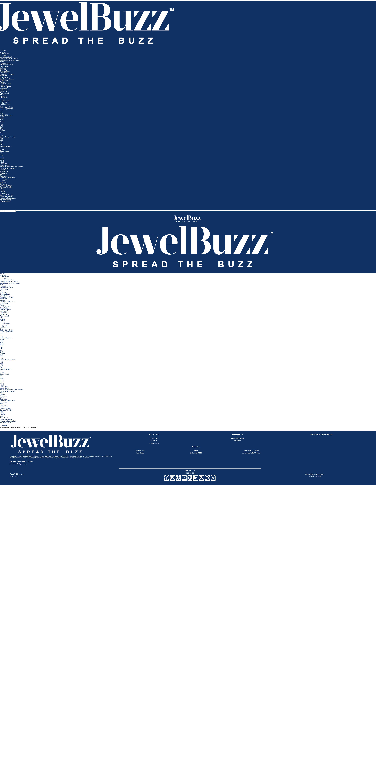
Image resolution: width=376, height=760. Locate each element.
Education (3, 91)
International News (6, 65)
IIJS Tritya (3, 102)
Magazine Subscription (8, 198)
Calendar (3, 170)
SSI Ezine (3, 179)
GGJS (2, 157)
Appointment (4, 93)
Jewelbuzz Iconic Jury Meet (9, 60)
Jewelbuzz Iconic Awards (9, 58)
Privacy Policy (154, 443)
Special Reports (5, 87)
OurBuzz (3, 68)
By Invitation (4, 90)
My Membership (5, 200)
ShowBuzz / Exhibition (251, 450)
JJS (1, 140)
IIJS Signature (5, 101)
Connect (3, 193)
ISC (1, 154)
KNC (1, 127)
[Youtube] (184, 478)
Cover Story (4, 80)
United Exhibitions (6, 115)
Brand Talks (4, 85)
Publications (4, 171)
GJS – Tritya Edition (6, 107)
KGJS (2, 160)
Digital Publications (6, 196)
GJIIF (2, 116)
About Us (3, 52)
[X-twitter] (190, 478)
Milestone (3, 88)
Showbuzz (3, 98)
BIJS (1, 129)
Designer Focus (5, 84)
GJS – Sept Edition (6, 109)
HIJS (1, 118)
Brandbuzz (3, 182)
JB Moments (4, 54)
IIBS (1, 138)
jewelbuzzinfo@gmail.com (18, 464)
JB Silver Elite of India (7, 178)
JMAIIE (2, 131)
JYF (1, 143)
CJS (1, 123)
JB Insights (4, 77)
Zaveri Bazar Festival (7, 168)
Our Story (3, 51)
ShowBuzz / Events (7, 74)
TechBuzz (3, 76)
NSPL (2, 190)
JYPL (2, 145)
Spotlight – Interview (7, 79)
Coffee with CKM (196, 453)
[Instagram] (172, 478)
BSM (1, 156)
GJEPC (2, 99)
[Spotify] (213, 478)
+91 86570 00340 (190, 473)
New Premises (5, 66)
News (2, 62)
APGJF (2, 121)
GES (1, 110)
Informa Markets (5, 146)
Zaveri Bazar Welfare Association (11, 167)
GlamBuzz (3, 73)
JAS (1, 124)
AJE (1, 132)
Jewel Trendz (4, 164)
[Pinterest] (207, 478)
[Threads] (178, 478)
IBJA (1, 135)
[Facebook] (166, 478)
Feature (2, 82)
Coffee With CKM (6, 187)
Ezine (2, 95)
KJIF (1, 120)
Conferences (4, 151)
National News (5, 63)
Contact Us (154, 438)
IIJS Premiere (5, 104)
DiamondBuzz (5, 71)
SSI (1, 112)
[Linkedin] (195, 478)
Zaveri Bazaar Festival (7, 137)
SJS (1, 113)
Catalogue (3, 176)
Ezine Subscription (237, 438)
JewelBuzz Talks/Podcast (251, 453)
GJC (1, 106)
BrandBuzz (3, 69)
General (2, 192)
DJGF (2, 149)
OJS (1, 134)
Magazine (3, 96)
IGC (1, 153)
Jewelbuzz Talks (6, 185)
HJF (1, 148)
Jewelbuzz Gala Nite (7, 57)
